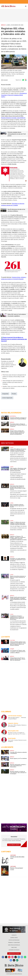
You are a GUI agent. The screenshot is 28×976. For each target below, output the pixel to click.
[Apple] (14, 960)
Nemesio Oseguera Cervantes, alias (13, 117)
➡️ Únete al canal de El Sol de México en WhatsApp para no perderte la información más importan (14, 339)
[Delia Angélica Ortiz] (4, 732)
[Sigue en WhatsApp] (23, 80)
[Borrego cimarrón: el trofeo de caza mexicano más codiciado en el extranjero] (5, 771)
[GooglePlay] (17, 960)
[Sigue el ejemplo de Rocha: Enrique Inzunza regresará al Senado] (5, 510)
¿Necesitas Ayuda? (14, 953)
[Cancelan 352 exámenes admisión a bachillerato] (5, 752)
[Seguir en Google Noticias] (26, 80)
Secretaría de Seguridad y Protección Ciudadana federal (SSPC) (14, 95)
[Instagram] (12, 957)
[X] (6, 957)
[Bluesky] (22, 957)
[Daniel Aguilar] (4, 740)
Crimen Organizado (7, 397)
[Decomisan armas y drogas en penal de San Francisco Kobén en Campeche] (5, 424)
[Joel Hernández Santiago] (4, 717)
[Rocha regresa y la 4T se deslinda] (5, 758)
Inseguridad (5, 393)
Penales (14, 393)
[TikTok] (15, 957)
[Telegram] (19, 957)
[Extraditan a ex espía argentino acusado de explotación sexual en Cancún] (5, 564)
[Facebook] (3, 957)
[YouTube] (9, 957)
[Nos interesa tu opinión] (14, 929)
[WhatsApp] (25, 957)
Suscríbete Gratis (14, 844)
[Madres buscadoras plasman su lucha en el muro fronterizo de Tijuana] (5, 583)
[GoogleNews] (11, 960)
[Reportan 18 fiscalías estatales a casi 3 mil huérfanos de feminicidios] (5, 764)
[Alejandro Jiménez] (4, 725)
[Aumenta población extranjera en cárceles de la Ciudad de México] (5, 417)
